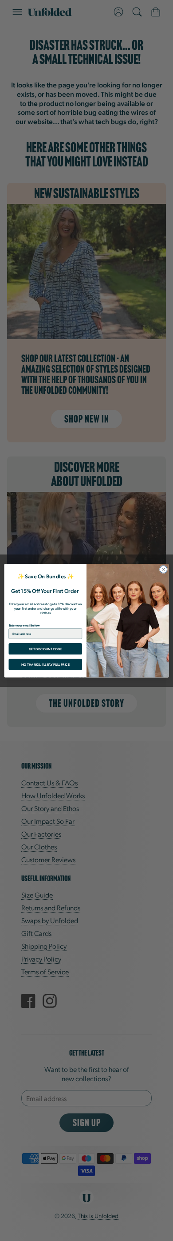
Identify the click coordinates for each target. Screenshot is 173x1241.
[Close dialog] (163, 569)
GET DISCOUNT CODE (45, 648)
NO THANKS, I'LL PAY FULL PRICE (45, 664)
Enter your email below (24, 625)
